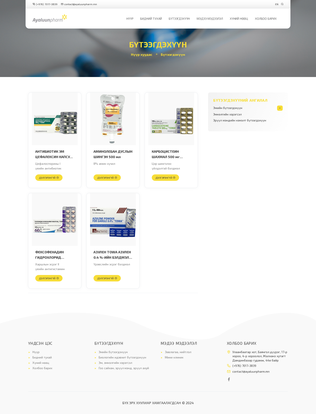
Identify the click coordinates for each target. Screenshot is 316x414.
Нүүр (129, 18)
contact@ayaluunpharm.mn (80, 4)
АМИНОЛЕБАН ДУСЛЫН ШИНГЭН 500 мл (113, 154)
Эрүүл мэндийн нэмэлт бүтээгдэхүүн (239, 120)
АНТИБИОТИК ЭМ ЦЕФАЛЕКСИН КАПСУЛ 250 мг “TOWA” (53, 154)
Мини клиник (174, 357)
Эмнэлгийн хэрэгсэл (227, 114)
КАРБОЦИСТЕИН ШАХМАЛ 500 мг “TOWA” (166, 154)
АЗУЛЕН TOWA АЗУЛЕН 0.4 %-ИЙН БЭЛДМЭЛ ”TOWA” (112, 255)
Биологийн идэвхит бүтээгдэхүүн (122, 357)
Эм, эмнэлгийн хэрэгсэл (115, 362)
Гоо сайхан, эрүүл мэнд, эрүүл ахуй (124, 368)
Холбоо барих (266, 18)
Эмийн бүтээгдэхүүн (227, 108)
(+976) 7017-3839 (46, 4)
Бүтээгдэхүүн (179, 18)
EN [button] (276, 4)
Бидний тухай (151, 18)
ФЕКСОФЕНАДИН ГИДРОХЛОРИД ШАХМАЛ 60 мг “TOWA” (49, 255)
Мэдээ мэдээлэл (210, 18)
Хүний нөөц (239, 18)
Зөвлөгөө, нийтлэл (178, 352)
